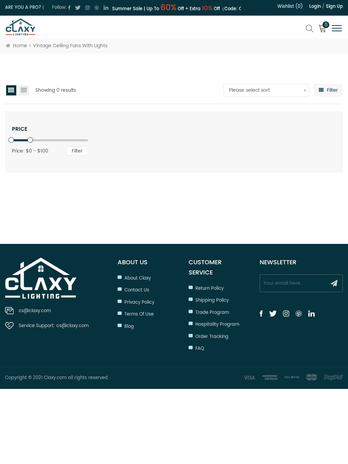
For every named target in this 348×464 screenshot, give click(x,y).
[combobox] (266, 90)
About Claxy (137, 278)
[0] (11, 140)
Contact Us (136, 290)
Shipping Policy (212, 300)
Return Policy (209, 288)
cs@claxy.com (35, 311)
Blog (129, 326)
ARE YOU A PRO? (23, 7)
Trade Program (212, 312)
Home (20, 46)
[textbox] (266, 90)
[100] (30, 140)
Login (315, 6)
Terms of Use (139, 314)
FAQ (199, 348)
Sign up (334, 6)
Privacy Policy (139, 302)
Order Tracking (211, 336)
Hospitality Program (217, 324)
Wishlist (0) (290, 6)
